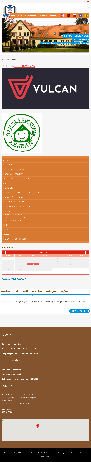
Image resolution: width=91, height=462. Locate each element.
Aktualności (17, 15)
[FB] (80, 15)
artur (30, 296)
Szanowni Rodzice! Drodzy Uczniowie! (19, 349)
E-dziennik (8, 165)
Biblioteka (8, 188)
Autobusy (7, 183)
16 (33, 264)
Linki (5, 225)
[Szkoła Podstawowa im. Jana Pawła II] (10, 12)
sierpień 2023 (45, 252)
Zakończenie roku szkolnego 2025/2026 (20, 379)
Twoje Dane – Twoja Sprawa (16, 179)
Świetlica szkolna (12, 220)
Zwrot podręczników (11, 344)
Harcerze (8, 211)
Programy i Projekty (13, 174)
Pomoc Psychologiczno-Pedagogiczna (22, 193)
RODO (6, 230)
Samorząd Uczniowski (14, 169)
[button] (37, 426)
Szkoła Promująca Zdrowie (16, 207)
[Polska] (63, 15)
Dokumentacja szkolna (36, 15)
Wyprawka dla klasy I (11, 369)
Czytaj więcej (81, 311)
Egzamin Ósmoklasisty (14, 197)
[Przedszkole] (86, 15)
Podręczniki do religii (11, 374)
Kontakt (54, 15)
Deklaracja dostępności (15, 239)
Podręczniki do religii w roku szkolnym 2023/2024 (36, 291)
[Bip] (75, 15)
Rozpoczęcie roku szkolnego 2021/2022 (20, 354)
